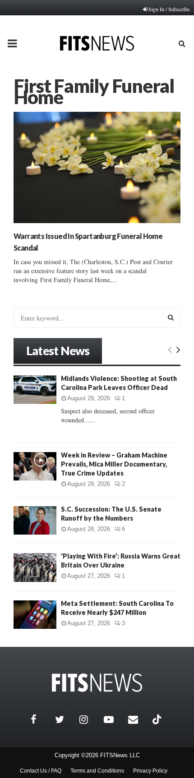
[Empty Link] (169, 349)
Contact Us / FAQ (40, 771)
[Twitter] (65, 719)
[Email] (138, 719)
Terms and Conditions (97, 771)
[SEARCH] (170, 317)
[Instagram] (89, 719)
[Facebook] (41, 719)
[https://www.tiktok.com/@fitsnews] (157, 719)
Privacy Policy (150, 771)
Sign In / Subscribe (168, 9)
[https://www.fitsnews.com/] (97, 682)
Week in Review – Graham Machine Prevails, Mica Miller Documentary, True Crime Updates (114, 464)
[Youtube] (114, 719)
